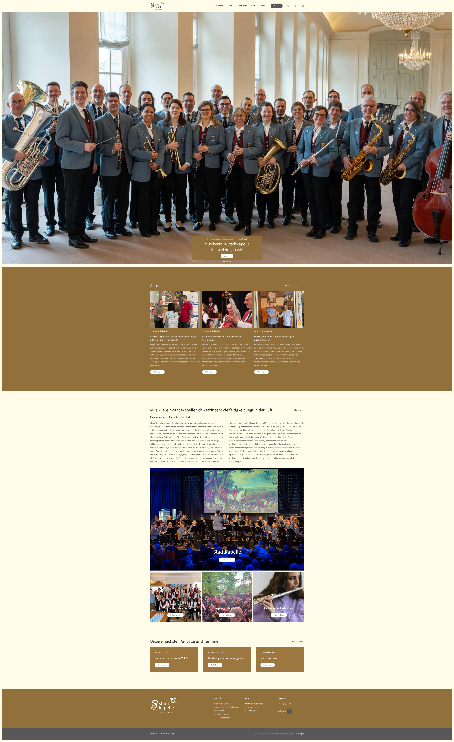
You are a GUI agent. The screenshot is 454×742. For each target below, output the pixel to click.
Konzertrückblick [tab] (227, 261)
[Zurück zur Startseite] (158, 6)
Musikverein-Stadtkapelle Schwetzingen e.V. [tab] (224, 261)
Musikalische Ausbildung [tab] (230, 261)
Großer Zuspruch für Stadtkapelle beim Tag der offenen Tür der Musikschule (173, 338)
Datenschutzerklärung (166, 734)
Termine (231, 5)
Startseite (219, 5)
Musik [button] (263, 5)
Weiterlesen (157, 372)
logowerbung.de (298, 734)
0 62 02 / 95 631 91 (252, 710)
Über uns (227, 256)
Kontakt (276, 6)
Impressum (154, 734)
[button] (288, 6)
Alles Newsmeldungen (293, 286)
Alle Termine (296, 641)
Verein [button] (254, 5)
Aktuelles (243, 5)
